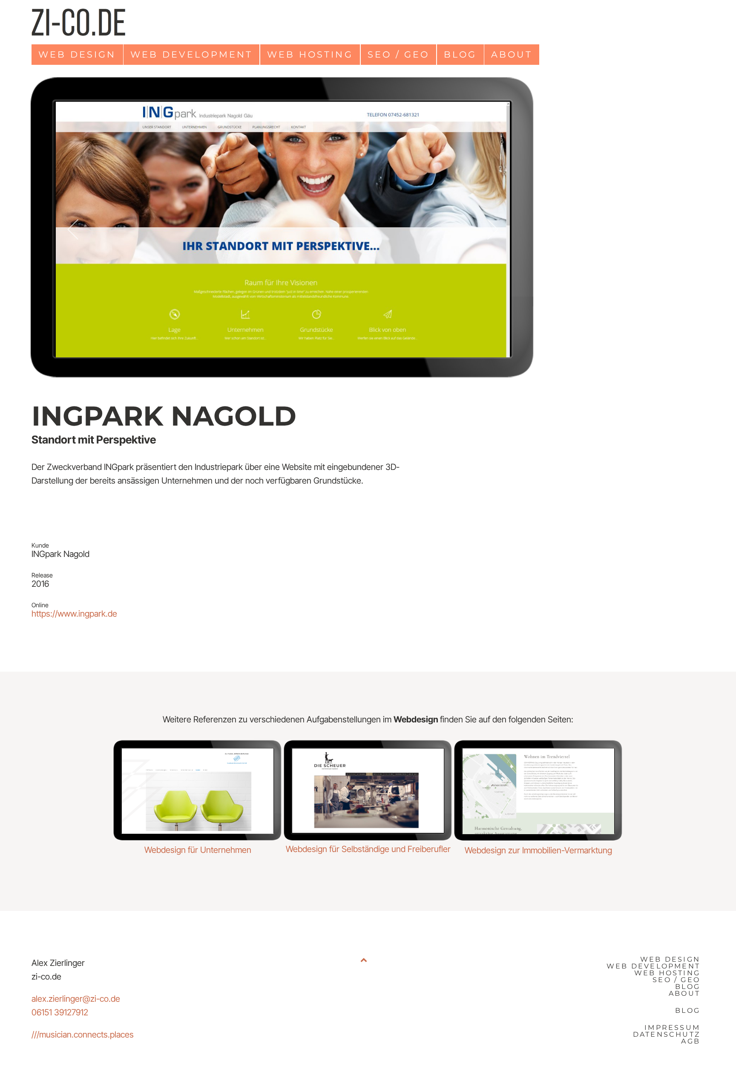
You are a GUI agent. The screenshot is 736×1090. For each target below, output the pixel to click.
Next (493, 229)
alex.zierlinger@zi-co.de (76, 999)
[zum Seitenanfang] (363, 1000)
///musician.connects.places (83, 1034)
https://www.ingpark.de (74, 614)
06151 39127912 (60, 1012)
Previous (73, 229)
